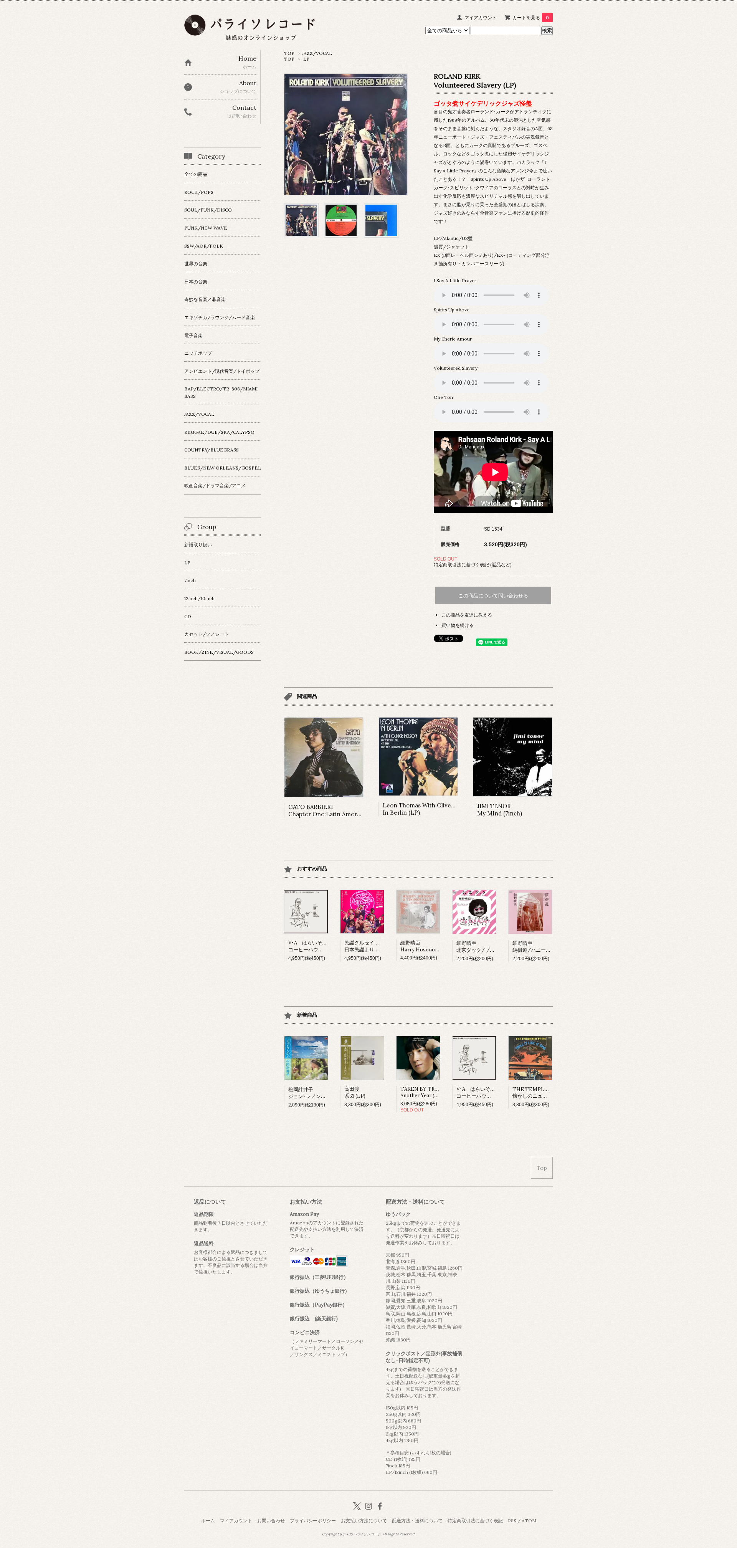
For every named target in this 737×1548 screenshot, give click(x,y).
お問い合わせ (271, 1520)
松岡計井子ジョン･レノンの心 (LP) (315, 1093)
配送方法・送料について (417, 1520)
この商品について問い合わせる (493, 596)
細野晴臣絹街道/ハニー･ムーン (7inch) (546, 946)
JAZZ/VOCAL (317, 53)
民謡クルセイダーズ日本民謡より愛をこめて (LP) (377, 946)
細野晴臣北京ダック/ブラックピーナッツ (493, 946)
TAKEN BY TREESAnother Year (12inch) (425, 1092)
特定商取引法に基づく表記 (475, 1520)
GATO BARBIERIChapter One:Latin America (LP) (333, 810)
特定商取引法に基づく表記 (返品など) (473, 564)
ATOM (529, 1520)
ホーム (208, 1520)
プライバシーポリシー (313, 1520)
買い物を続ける (457, 625)
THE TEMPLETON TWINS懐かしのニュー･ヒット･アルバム (550, 1092)
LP (306, 59)
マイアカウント (480, 17)
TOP (289, 53)
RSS (512, 1520)
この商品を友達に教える (466, 615)
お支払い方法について (364, 1520)
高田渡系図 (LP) (354, 1092)
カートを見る (530, 17)
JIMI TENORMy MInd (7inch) (499, 809)
